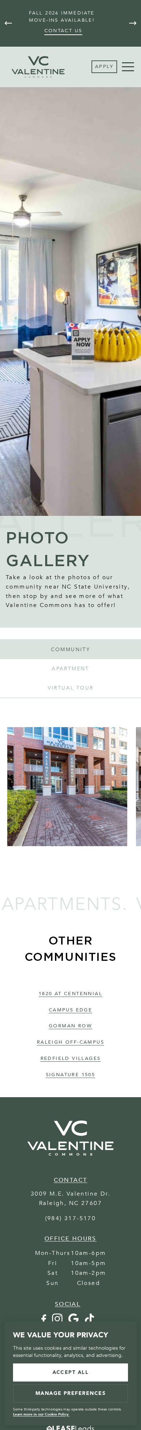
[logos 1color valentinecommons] (71, 1160)
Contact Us (63, 30)
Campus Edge (70, 1010)
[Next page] (132, 23)
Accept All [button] (70, 1372)
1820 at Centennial (70, 993)
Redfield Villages (70, 1058)
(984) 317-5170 (70, 1218)
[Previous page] (8, 23)
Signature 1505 (70, 1075)
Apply (104, 66)
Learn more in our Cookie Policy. (41, 1414)
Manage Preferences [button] (70, 1393)
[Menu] (128, 67)
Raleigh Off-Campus (70, 1042)
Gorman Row (70, 1026)
